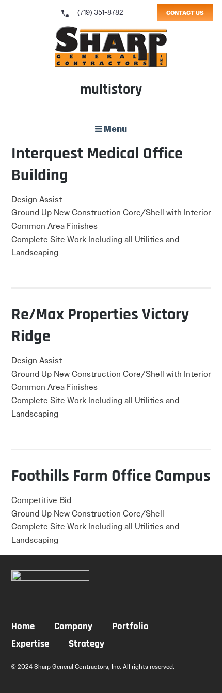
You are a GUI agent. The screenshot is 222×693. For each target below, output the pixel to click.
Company (73, 627)
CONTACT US (185, 13)
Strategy (86, 645)
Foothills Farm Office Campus (111, 476)
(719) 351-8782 (91, 12)
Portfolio (130, 627)
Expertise (30, 645)
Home (23, 627)
